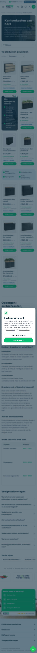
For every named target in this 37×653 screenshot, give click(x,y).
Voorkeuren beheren (18, 335)
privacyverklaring (24, 330)
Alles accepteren (18, 340)
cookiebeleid (10, 330)
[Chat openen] (33, 649)
